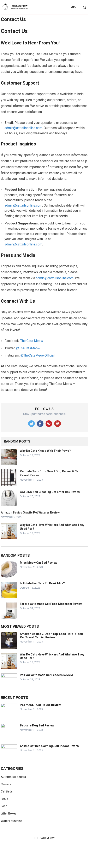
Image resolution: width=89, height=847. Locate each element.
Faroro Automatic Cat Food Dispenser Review (51, 603)
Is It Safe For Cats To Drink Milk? (42, 583)
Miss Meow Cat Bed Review (38, 562)
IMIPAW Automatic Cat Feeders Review (46, 675)
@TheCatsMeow (28, 348)
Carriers (6, 784)
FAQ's (4, 799)
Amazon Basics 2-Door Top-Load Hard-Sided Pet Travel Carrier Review (51, 635)
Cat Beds (7, 791)
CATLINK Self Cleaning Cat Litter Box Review (50, 492)
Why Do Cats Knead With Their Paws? (45, 450)
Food (4, 806)
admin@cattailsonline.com (23, 128)
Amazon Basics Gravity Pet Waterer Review (30, 512)
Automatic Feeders (13, 776)
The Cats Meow (31, 341)
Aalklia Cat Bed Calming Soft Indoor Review (49, 746)
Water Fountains (11, 821)
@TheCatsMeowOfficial (37, 355)
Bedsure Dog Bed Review (37, 725)
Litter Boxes (8, 813)
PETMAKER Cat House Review (40, 704)
